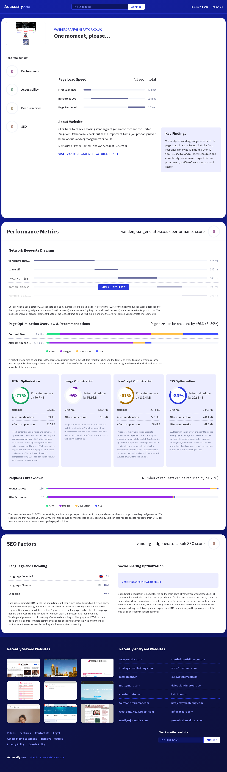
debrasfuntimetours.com (187, 685)
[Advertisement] (137, 61)
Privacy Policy (15, 744)
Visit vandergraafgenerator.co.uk (86, 154)
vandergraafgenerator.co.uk (78, 29)
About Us (218, 6)
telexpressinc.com (130, 659)
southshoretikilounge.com (188, 659)
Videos (11, 733)
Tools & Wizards (199, 6)
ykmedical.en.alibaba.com (187, 720)
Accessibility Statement (22, 738)
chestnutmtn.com (130, 694)
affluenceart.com (182, 711)
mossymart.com (129, 685)
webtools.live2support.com (136, 711)
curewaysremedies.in (184, 676)
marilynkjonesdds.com (133, 720)
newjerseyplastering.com (187, 703)
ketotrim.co (179, 694)
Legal (56, 733)
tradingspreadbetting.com (136, 668)
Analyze (136, 6)
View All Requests (113, 287)
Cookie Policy (37, 744)
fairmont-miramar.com (134, 703)
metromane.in (128, 676)
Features (25, 733)
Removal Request (52, 738)
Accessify (17, 6)
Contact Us (42, 733)
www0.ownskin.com (184, 668)
